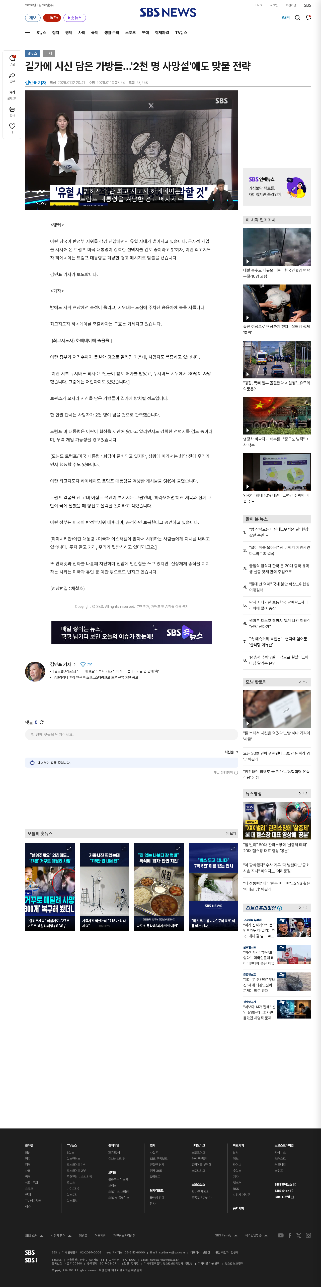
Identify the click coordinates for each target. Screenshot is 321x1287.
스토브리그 (198, 1171)
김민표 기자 (60, 664)
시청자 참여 (61, 1236)
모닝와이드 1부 (76, 1165)
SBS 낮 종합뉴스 (118, 1198)
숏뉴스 (237, 1171)
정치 (55, 32)
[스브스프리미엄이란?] (281, 908)
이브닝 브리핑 (116, 1159)
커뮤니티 (280, 1165)
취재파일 (162, 32)
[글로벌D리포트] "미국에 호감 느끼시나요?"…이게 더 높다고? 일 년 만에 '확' (106, 671)
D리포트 (155, 1177)
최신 (28, 1153)
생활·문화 (111, 32)
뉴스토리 (72, 1195)
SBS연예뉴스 (283, 1184)
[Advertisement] (131, 802)
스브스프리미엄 (284, 1144)
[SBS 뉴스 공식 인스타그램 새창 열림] (308, 1235)
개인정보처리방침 (124, 1235)
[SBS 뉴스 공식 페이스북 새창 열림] (290, 1235)
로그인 (274, 5)
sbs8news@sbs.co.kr (172, 1252)
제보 (235, 1159)
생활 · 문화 (31, 1183)
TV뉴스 (181, 32)
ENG (259, 5)
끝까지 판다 (157, 1198)
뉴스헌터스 (73, 1159)
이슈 (28, 1207)
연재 (152, 1144)
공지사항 (238, 1208)
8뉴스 (41, 32)
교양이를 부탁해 (252, 920)
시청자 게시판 (241, 1195)
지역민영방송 (256, 1235)
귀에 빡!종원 (199, 1159)
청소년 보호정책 (234, 1263)
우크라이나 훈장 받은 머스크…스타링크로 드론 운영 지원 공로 (95, 677)
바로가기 (238, 1144)
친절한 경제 (157, 1165)
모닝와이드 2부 (76, 1171)
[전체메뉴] (27, 32)
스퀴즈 (279, 1171)
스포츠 (130, 32)
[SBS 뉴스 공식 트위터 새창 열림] (298, 1235)
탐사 (152, 1204)
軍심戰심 (114, 1153)
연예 (145, 32)
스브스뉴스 (198, 1183)
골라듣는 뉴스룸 (118, 1180)
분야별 (29, 1144)
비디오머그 (198, 1144)
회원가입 (291, 5)
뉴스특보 (72, 1201)
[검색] (297, 18)
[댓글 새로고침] (41, 722)
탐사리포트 (157, 1189)
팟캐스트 (280, 1159)
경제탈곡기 (249, 1002)
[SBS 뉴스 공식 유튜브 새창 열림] (280, 1235)
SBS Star (282, 1190)
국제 (94, 32)
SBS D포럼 (282, 1196)
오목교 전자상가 (201, 1198)
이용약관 (100, 1235)
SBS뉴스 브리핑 (118, 1192)
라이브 (237, 1165)
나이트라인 (73, 1189)
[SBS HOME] (307, 5)
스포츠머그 (198, 1153)
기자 (235, 1177)
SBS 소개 (34, 1236)
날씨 (235, 1153)
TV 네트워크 (33, 1201)
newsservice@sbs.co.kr (164, 1259)
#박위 (286, 18)
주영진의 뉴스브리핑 (79, 1177)
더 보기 (229, 832)
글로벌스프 (249, 947)
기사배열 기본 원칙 (209, 1263)
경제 (68, 32)
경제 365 (156, 1171)
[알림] (308, 17)
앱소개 (237, 1183)
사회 (81, 32)
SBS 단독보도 (159, 1159)
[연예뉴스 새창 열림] (277, 187)
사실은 (154, 1153)
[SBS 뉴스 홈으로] (168, 12)
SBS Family (226, 1235)
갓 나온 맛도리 (200, 1192)
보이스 (112, 1186)
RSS (236, 1189)
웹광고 (83, 1235)
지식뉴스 (280, 1153)
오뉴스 (71, 1183)
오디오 (112, 1171)
